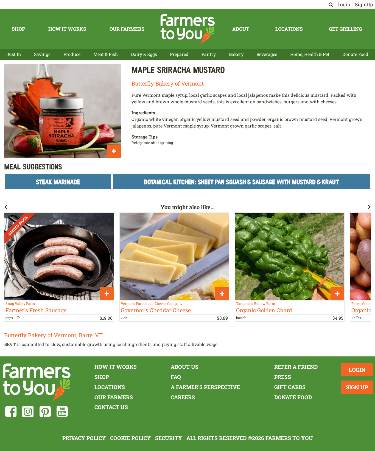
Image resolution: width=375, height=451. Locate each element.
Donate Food (355, 54)
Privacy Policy (84, 438)
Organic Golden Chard (264, 310)
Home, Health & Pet (309, 54)
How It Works (67, 29)
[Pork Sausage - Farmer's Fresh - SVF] (59, 256)
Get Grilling (345, 29)
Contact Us (111, 407)
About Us (184, 366)
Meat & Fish (105, 54)
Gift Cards (290, 387)
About (240, 29)
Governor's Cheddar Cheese (156, 310)
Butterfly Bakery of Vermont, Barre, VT (53, 335)
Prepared (179, 54)
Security (168, 438)
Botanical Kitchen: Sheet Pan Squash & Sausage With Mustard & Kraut (241, 182)
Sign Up (364, 4)
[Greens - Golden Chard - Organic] (289, 256)
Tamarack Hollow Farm (255, 303)
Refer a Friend (296, 366)
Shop (18, 29)
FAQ (176, 376)
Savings (42, 54)
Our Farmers (127, 29)
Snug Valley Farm (20, 303)
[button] (82, 208)
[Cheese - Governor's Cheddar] (174, 256)
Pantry (209, 54)
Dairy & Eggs (144, 54)
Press (282, 376)
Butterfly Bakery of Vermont (167, 83)
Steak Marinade (58, 182)
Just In (14, 54)
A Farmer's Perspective (205, 387)
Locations (289, 29)
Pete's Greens (362, 303)
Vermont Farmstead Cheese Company (151, 303)
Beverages (266, 54)
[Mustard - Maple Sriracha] (62, 110)
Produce (71, 54)
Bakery (236, 54)
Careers (183, 397)
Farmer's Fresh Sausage (35, 310)
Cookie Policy (130, 438)
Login (344, 4)
